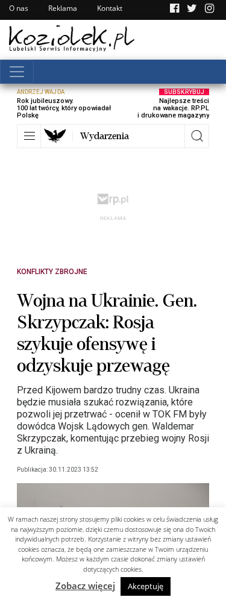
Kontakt (109, 8)
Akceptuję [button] (145, 586)
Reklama (62, 8)
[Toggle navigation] (17, 72)
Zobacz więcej (85, 586)
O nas (18, 8)
